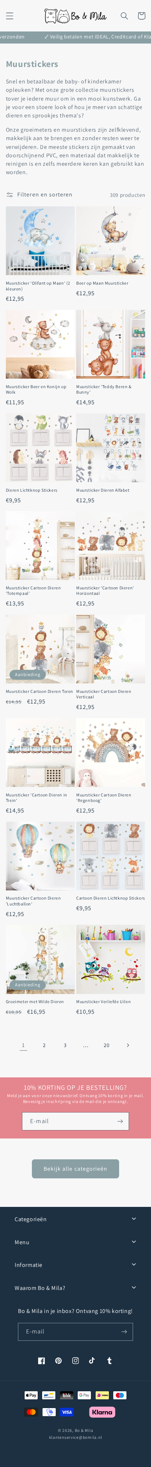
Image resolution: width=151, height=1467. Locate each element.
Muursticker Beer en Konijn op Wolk (36, 389)
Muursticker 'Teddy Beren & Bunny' (104, 389)
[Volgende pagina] (127, 1045)
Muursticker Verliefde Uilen (103, 1001)
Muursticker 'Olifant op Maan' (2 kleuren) (38, 286)
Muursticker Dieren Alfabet (103, 490)
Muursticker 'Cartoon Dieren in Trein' (36, 797)
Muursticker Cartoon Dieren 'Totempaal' (33, 590)
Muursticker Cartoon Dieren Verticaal (104, 694)
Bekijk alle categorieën (75, 1169)
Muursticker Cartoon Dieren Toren (39, 691)
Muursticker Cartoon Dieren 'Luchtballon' (33, 901)
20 (106, 1045)
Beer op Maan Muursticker (102, 283)
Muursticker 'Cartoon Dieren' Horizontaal (105, 590)
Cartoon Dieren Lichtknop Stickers (110, 898)
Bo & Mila (84, 1430)
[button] (9, 15)
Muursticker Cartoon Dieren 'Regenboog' (104, 797)
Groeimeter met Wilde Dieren (35, 1001)
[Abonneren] (119, 1121)
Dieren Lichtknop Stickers (32, 490)
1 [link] (23, 1045)
